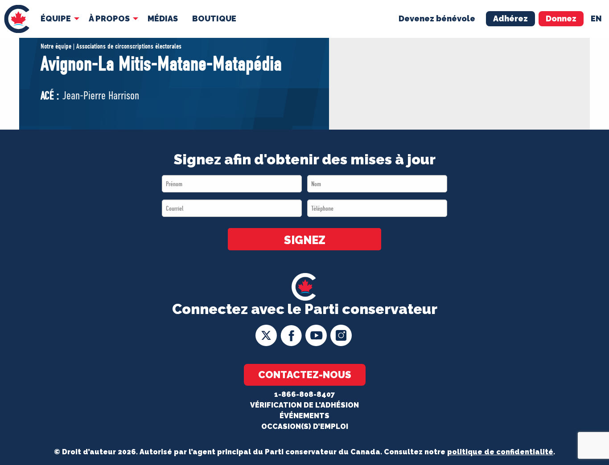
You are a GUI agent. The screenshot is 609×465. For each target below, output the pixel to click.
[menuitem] (16, 19)
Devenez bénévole (437, 18)
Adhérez (510, 18)
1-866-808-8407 (304, 394)
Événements (304, 416)
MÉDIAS (163, 18)
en (596, 18)
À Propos (109, 18)
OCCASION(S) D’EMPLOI (304, 426)
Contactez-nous (304, 374)
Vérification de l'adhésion (304, 405)
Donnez (561, 18)
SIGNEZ (304, 240)
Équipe (56, 18)
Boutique (214, 18)
